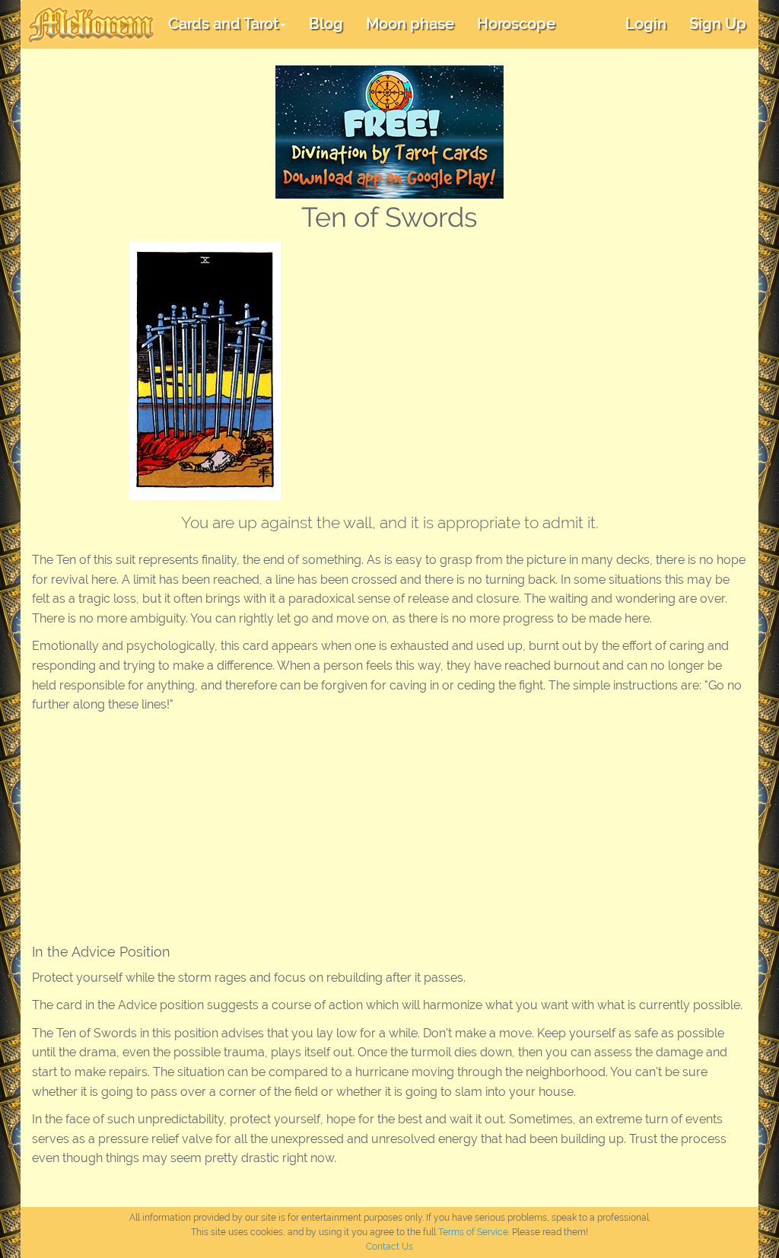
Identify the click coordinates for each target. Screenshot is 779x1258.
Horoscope (516, 23)
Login (645, 23)
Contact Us (389, 1246)
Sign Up (717, 23)
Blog (326, 23)
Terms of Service (473, 1232)
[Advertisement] (543, 355)
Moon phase (410, 23)
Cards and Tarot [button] (223, 23)
